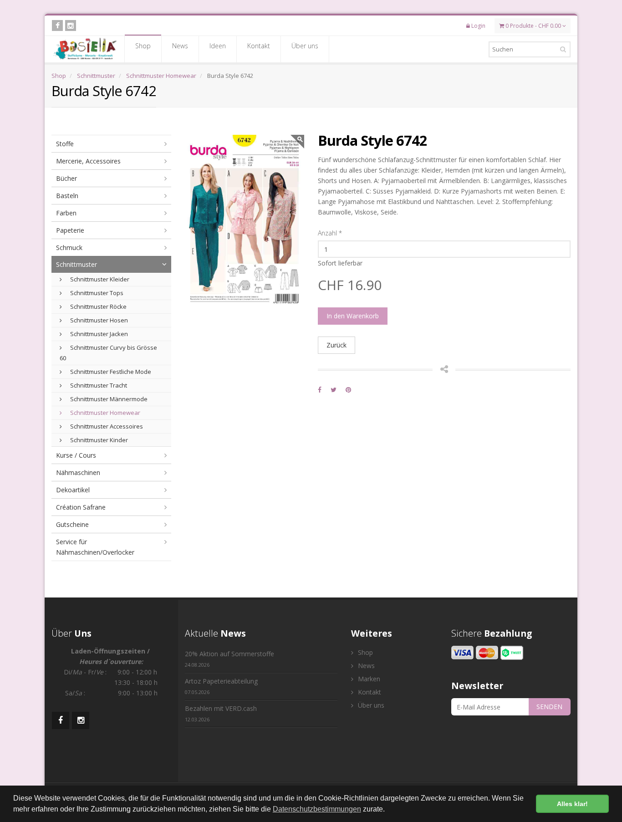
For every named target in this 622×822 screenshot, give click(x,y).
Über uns (304, 45)
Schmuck (69, 247)
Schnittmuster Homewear (161, 75)
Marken (368, 678)
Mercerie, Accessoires (88, 161)
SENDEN (549, 706)
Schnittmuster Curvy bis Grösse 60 (108, 352)
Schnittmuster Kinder (98, 440)
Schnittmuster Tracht (98, 385)
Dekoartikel (73, 489)
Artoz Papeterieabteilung (221, 686)
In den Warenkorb (352, 315)
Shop (143, 45)
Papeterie (70, 230)
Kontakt (258, 45)
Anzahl (330, 233)
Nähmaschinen (78, 472)
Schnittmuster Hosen (98, 320)
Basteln (67, 195)
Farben (66, 213)
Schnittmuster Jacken (98, 334)
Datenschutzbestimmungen (317, 809)
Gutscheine (72, 524)
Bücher (66, 178)
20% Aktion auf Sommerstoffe (229, 658)
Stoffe (65, 143)
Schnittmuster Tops (96, 293)
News (180, 45)
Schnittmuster (96, 75)
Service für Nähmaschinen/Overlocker (95, 547)
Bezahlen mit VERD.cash (221, 713)
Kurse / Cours (76, 455)
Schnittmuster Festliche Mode (110, 372)
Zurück (336, 345)
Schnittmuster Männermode (108, 399)
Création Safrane (81, 507)
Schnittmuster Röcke (98, 306)
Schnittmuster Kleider (99, 279)
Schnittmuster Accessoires (106, 426)
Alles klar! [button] (572, 803)
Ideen (217, 45)
